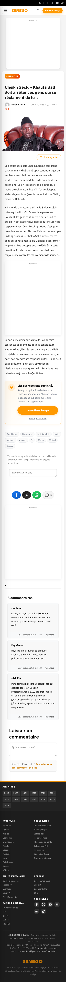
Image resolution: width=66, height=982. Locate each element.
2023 (34, 793)
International (8, 841)
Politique (7, 825)
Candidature (12, 434)
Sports (5, 849)
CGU (36, 893)
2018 (25, 799)
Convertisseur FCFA (42, 825)
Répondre (49, 634)
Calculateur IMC (41, 846)
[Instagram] (57, 904)
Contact (37, 884)
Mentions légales (29, 951)
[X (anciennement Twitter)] (52, 3)
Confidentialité (48, 951)
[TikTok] (62, 3)
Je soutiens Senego (38, 410)
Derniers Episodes (10, 880)
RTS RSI (6, 923)
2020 (6, 799)
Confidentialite (40, 888)
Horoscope (39, 849)
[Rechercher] (38, 10)
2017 (34, 799)
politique (11, 440)
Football (6, 853)
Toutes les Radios (10, 907)
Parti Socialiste (43, 434)
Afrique (6, 870)
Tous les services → (42, 858)
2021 (52, 793)
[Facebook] (47, 3)
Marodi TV (7, 884)
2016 (43, 799)
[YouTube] (57, 3)
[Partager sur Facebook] (16, 495)
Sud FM (6, 919)
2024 (25, 793)
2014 (6, 805)
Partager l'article (38, 418)
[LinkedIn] (36, 911)
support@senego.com (47, 948)
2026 (6, 793)
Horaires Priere (40, 837)
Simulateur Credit (41, 853)
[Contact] (40, 2)
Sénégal (52, 440)
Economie (7, 837)
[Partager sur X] (26, 495)
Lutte (5, 858)
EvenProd (7, 888)
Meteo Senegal (40, 829)
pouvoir (22, 440)
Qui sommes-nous (42, 880)
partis (56, 434)
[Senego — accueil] (20, 10)
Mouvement (27, 434)
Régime (41, 440)
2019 (15, 799)
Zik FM (5, 915)
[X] (43, 904)
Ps (32, 440)
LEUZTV (6, 893)
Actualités (12, 76)
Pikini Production (10, 897)
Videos (5, 866)
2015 (52, 799)
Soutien (10, 446)
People (6, 846)
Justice (6, 833)
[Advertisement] (33, 44)
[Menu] (5, 10)
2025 (15, 793)
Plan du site (16, 951)
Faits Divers (8, 862)
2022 (43, 793)
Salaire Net (38, 833)
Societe (6, 829)
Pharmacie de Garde (43, 841)
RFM (4, 911)
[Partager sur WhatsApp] (36, 495)
